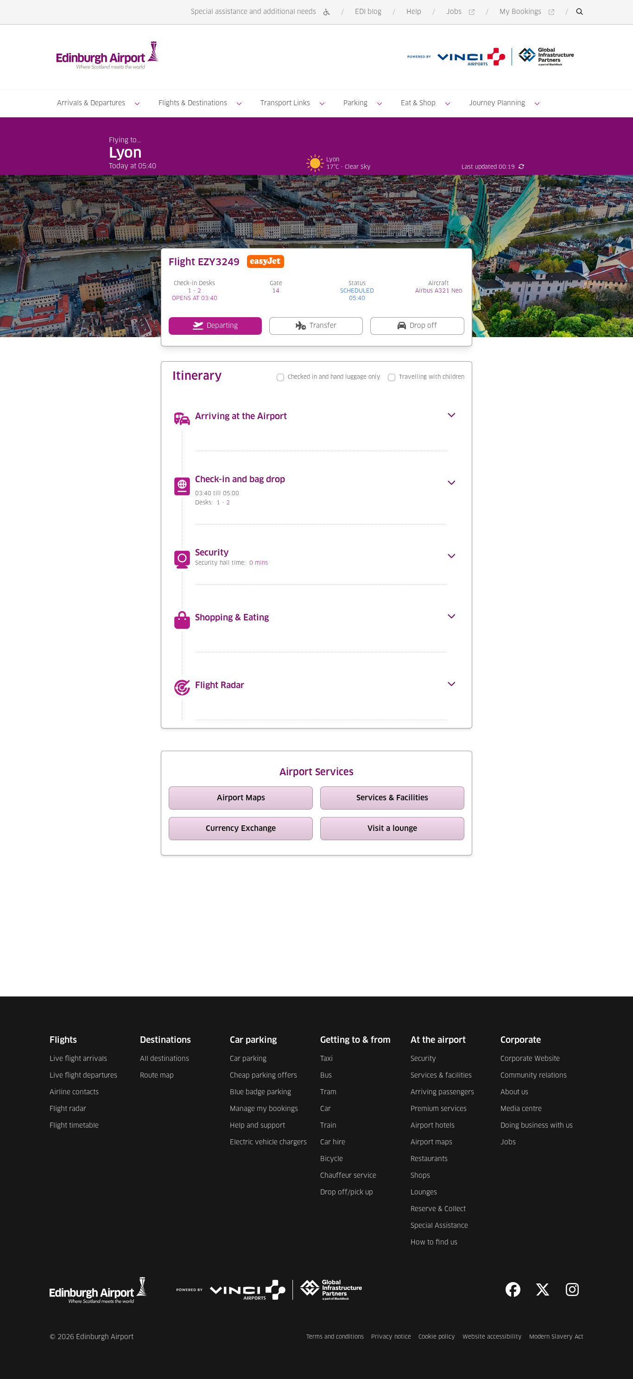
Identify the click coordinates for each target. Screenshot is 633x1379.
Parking (355, 103)
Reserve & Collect (438, 1209)
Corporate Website (530, 1059)
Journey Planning (497, 103)
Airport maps (431, 1142)
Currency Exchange (259, 830)
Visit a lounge (415, 830)
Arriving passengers (442, 1092)
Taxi (326, 1059)
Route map (157, 1076)
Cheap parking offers (263, 1076)
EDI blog (368, 12)
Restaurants (429, 1159)
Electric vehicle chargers (268, 1142)
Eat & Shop (418, 103)
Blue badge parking (260, 1092)
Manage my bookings (264, 1109)
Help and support (257, 1126)
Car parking (248, 1059)
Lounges (424, 1192)
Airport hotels (433, 1126)
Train (328, 1126)
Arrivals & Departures (91, 103)
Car (325, 1109)
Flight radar (68, 1109)
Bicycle (331, 1159)
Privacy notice (391, 1337)
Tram (328, 1092)
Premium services (439, 1109)
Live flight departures (83, 1076)
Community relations (533, 1076)
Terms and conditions (335, 1337)
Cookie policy (436, 1337)
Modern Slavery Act (556, 1337)
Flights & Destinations (192, 103)
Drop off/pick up (346, 1192)
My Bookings (528, 13)
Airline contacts (74, 1092)
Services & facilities (441, 1076)
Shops (420, 1176)
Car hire (332, 1142)
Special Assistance (439, 1226)
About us (514, 1092)
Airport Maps (265, 799)
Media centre (521, 1109)
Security (423, 1059)
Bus (326, 1076)
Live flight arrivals (78, 1059)
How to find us (434, 1242)
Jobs (462, 13)
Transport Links (285, 103)
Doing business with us (536, 1126)
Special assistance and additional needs (253, 12)
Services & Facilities (410, 799)
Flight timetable (74, 1126)
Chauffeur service (348, 1176)
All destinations (164, 1059)
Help (413, 12)
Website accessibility (492, 1337)
